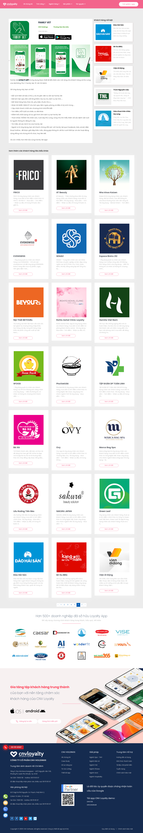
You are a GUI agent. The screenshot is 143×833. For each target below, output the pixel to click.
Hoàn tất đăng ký (88, 64)
